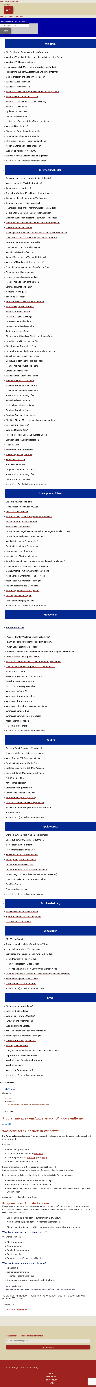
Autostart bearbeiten (17, 1309)
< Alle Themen (9, 1089)
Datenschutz (52, 1376)
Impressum (51, 1380)
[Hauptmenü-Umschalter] (8, 10)
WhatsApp (32, 1157)
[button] (8, 1111)
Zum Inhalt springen (9, 1)
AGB (52, 1383)
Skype (44, 1157)
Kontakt (51, 1373)
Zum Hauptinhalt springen (11, 16)
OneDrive (38, 1153)
